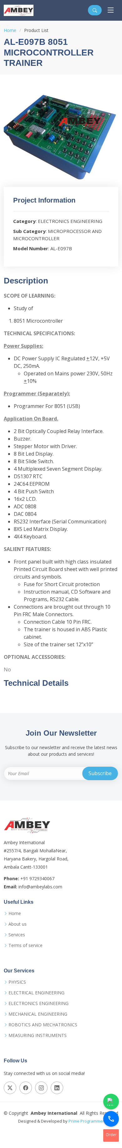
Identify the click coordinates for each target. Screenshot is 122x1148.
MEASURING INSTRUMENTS (37, 1035)
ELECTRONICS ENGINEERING (38, 1003)
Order (111, 1134)
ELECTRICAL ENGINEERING (36, 993)
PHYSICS (17, 982)
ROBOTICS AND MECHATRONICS (42, 1025)
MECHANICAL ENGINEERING (37, 1014)
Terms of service (25, 945)
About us (17, 924)
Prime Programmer (86, 1121)
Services (16, 935)
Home (10, 30)
